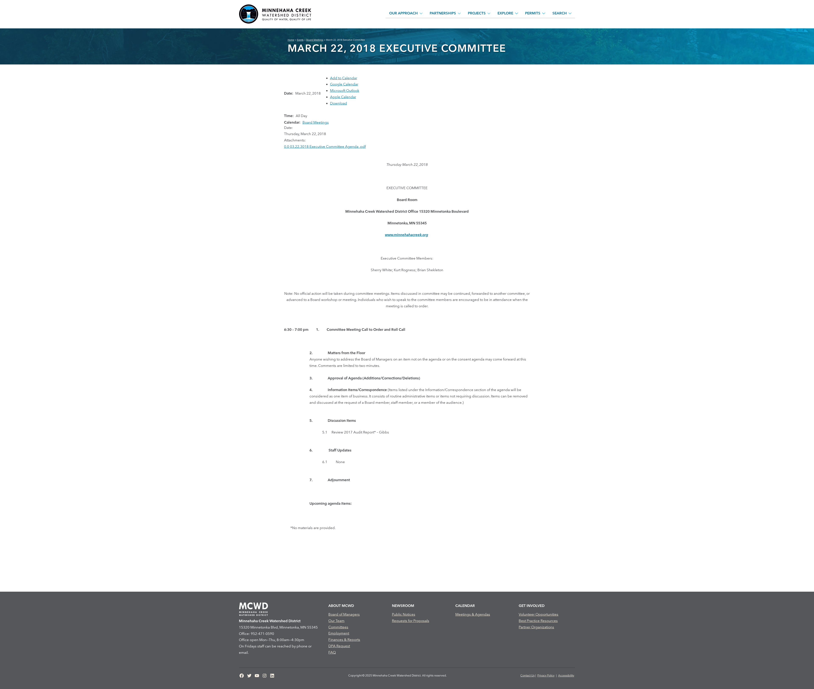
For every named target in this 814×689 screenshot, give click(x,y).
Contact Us (527, 675)
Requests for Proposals (410, 620)
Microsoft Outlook (344, 90)
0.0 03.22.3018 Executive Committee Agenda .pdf (325, 146)
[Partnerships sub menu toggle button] (459, 13)
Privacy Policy (546, 675)
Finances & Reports (344, 639)
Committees (338, 627)
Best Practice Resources (538, 620)
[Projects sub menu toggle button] (489, 13)
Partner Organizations (536, 627)
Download (338, 103)
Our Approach (403, 13)
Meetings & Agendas (472, 614)
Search (559, 13)
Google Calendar (344, 84)
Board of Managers (344, 614)
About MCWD (341, 605)
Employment (338, 633)
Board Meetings (315, 122)
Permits (532, 13)
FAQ (332, 652)
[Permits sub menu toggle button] (543, 13)
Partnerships (443, 13)
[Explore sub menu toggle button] (516, 13)
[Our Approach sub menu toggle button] (421, 13)
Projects (477, 13)
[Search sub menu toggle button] (570, 13)
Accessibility (566, 675)
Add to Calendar (343, 78)
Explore (505, 13)
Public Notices (403, 614)
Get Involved (532, 605)
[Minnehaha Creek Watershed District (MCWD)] (275, 14)
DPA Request (339, 646)
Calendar (465, 605)
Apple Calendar (343, 97)
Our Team (336, 620)
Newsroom (403, 605)
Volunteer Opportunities (538, 614)
